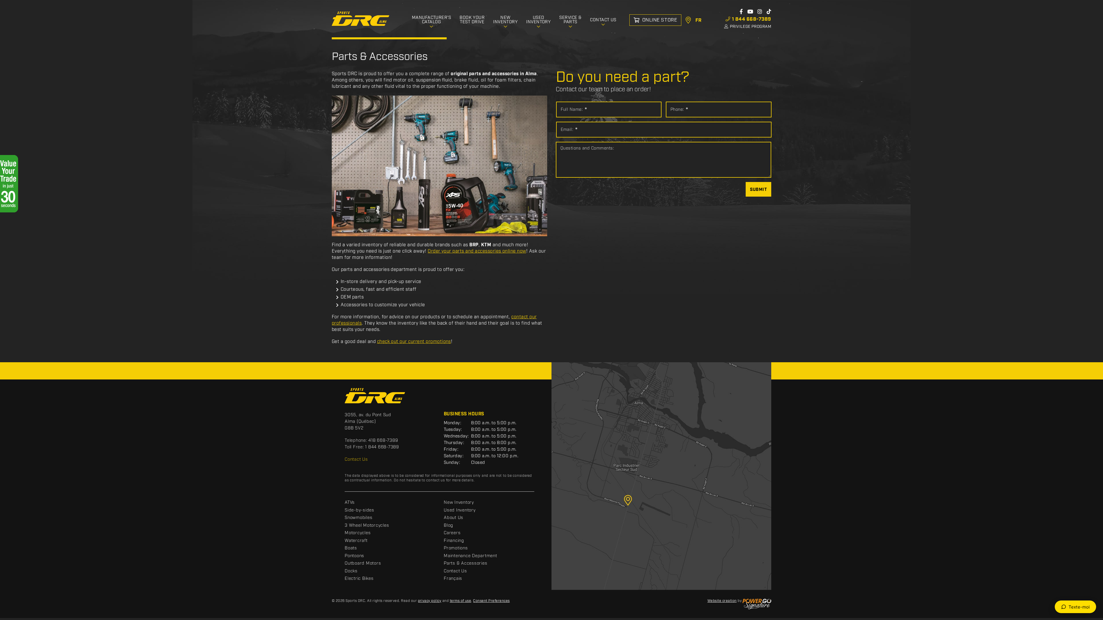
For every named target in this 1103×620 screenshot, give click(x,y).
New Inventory (459, 502)
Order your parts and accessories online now (477, 251)
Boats (351, 548)
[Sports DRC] (360, 18)
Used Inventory (460, 510)
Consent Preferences (491, 601)
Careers (452, 533)
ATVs (350, 502)
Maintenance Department (470, 556)
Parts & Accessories (465, 563)
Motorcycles (358, 533)
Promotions (456, 548)
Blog (448, 525)
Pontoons (354, 556)
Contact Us (356, 459)
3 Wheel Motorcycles (367, 525)
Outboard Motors (363, 563)
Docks (351, 571)
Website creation (722, 601)
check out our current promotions (414, 342)
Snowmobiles (358, 518)
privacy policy (429, 601)
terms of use (460, 601)
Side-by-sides (359, 510)
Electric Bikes (359, 579)
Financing (454, 541)
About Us (453, 518)
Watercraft (356, 541)
